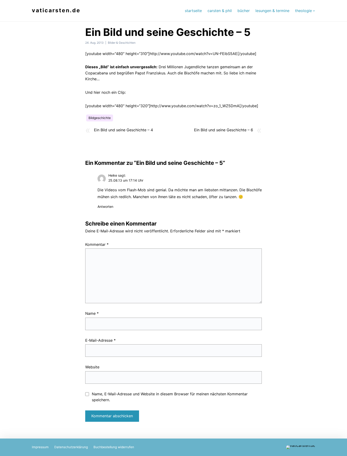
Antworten (105, 207)
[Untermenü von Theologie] (314, 10)
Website (92, 367)
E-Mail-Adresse (100, 340)
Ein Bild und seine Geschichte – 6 (223, 130)
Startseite (193, 10)
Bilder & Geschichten (121, 42)
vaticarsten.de (56, 10)
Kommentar (97, 244)
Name (92, 313)
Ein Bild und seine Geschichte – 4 (123, 130)
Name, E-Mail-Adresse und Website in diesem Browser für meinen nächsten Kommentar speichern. (170, 397)
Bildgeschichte (100, 118)
